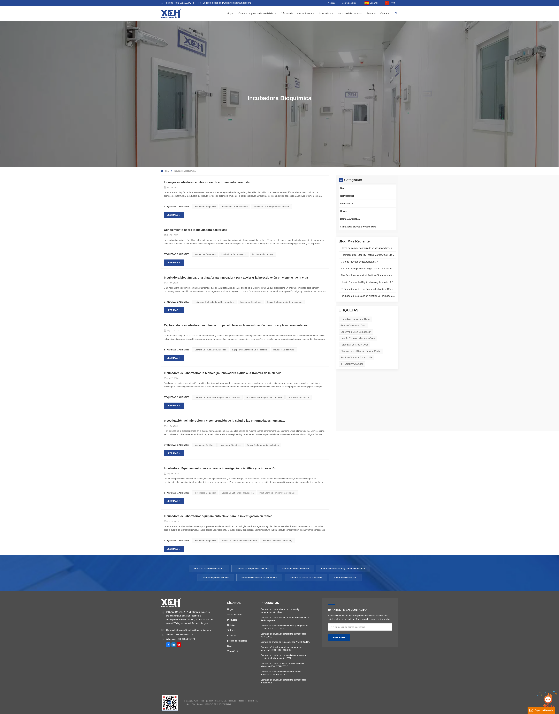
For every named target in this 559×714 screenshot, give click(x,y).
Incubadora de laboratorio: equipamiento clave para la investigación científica (218, 516)
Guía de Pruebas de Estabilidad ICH (359, 262)
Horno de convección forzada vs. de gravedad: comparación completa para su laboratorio (368, 248)
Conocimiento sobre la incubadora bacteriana (195, 229)
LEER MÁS (172, 215)
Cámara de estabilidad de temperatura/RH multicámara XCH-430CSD (281, 673)
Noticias (332, 3)
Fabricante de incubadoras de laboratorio (214, 302)
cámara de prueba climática (216, 577)
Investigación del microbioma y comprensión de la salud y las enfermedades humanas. (224, 420)
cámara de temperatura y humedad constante (343, 568)
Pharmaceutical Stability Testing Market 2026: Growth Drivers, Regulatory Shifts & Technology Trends (368, 255)
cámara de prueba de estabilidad (210, 350)
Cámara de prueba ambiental (296, 13)
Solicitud (231, 630)
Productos (232, 620)
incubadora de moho (204, 445)
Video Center (233, 651)
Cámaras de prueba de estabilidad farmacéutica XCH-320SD (283, 635)
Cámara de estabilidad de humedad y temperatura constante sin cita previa (284, 627)
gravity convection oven (353, 325)
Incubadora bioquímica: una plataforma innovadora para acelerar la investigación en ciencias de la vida (236, 277)
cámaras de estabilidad (345, 577)
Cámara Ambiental (350, 219)
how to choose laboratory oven (357, 338)
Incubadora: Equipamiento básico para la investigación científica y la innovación (220, 468)
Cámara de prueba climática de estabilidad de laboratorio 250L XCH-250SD (282, 665)
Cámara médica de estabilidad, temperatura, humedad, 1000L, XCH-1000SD (282, 648)
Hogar (230, 13)
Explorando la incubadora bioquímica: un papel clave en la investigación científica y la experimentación (236, 325)
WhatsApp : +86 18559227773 (180, 639)
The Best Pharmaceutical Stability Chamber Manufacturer (368, 275)
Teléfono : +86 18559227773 (179, 3)
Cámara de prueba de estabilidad (256, 13)
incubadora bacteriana (205, 254)
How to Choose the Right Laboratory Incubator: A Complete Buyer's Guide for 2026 (368, 282)
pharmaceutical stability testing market (360, 351)
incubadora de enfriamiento (235, 206)
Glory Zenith (197, 704)
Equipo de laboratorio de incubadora (284, 302)
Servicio (371, 13)
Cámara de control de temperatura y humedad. (217, 397)
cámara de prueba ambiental (295, 568)
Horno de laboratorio (349, 13)
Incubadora (325, 13)
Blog (342, 188)
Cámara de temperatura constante (253, 568)
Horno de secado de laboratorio (209, 568)
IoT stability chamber (351, 364)
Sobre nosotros (349, 3)
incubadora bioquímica (205, 206)
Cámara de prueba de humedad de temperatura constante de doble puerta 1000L (283, 656)
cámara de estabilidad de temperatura (259, 577)
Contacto (385, 13)
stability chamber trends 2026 (356, 357)
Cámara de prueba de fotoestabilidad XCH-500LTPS (285, 642)
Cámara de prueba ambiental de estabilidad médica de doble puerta (285, 619)
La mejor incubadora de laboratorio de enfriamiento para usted (207, 182)
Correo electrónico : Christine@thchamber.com (226, 3)
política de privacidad (237, 640)
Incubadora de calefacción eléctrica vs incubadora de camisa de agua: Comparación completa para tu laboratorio (368, 296)
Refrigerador (347, 196)
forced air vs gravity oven (354, 344)
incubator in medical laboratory (277, 540)
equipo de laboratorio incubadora (263, 445)
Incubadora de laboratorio (233, 254)
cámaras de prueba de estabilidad (306, 577)
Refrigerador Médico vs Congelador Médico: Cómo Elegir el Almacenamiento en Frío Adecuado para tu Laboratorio (368, 289)
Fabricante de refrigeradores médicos (271, 206)
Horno (343, 211)
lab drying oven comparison (355, 332)
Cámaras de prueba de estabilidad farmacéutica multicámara (283, 681)
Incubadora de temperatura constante (264, 397)
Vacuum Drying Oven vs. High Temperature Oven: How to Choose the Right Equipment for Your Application (368, 268)
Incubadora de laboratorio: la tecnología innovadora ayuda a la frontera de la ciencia (222, 373)
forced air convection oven (355, 319)
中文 (393, 3)
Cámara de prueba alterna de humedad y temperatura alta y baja (280, 610)
